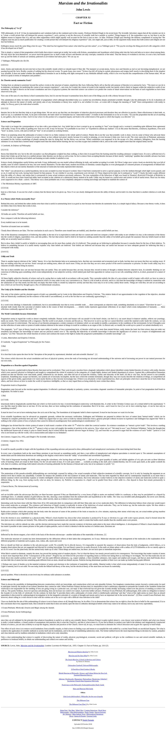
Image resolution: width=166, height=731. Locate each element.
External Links (92, 716)
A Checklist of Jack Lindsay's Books (83, 669)
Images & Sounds (80, 716)
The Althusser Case (83, 700)
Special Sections (100, 712)
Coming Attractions (90, 710)
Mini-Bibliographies (77, 712)
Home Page (64, 710)
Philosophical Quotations (95, 714)
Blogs (71, 716)
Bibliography (64, 712)
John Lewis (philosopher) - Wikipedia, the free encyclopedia (83, 696)
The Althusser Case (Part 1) (78, 704)
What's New (79, 710)
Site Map (72, 710)
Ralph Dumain (88, 720)
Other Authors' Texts (78, 714)
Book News (102, 710)
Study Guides (89, 712)
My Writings (67, 714)
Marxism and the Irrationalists (32, 646)
